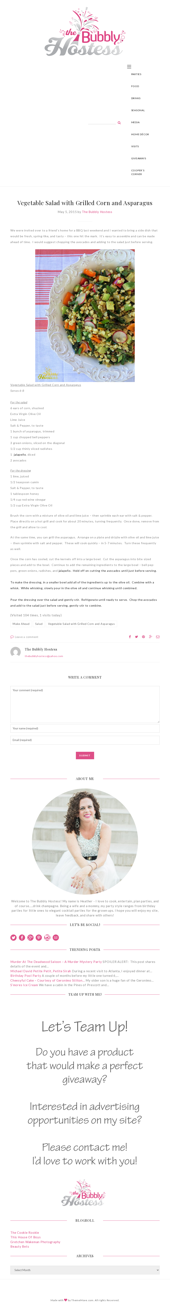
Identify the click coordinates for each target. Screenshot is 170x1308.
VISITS (135, 146)
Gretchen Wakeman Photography (35, 1242)
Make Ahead (21, 623)
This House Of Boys (25, 1237)
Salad (39, 623)
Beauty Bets (19, 1246)
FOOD (135, 86)
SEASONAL (138, 110)
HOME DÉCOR (140, 134)
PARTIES (136, 74)
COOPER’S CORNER (137, 172)
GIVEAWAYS (138, 158)
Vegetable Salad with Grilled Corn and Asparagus (81, 623)
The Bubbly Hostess (97, 212)
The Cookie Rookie (24, 1232)
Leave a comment (26, 637)
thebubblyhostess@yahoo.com (44, 656)
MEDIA (135, 122)
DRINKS (136, 98)
